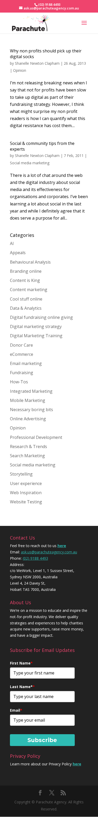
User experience (26, 483)
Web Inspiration (26, 492)
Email (16, 710)
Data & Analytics (26, 308)
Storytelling (21, 474)
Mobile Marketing (27, 400)
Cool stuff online (26, 299)
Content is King (25, 280)
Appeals (18, 252)
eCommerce (21, 354)
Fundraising (21, 372)
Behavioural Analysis (30, 262)
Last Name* (22, 686)
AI (12, 243)
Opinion (19, 70)
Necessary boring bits (31, 409)
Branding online (26, 271)
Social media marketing (29, 162)
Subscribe (42, 740)
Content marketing (28, 289)
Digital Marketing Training (36, 336)
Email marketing (26, 363)
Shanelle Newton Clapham (37, 63)
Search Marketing (27, 456)
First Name (21, 663)
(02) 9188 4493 (35, 558)
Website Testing (26, 502)
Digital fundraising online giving (41, 317)
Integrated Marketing (31, 391)
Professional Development (36, 437)
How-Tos (19, 382)
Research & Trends (28, 446)
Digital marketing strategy (36, 326)
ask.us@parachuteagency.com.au (49, 551)
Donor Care (21, 345)
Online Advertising (28, 419)
